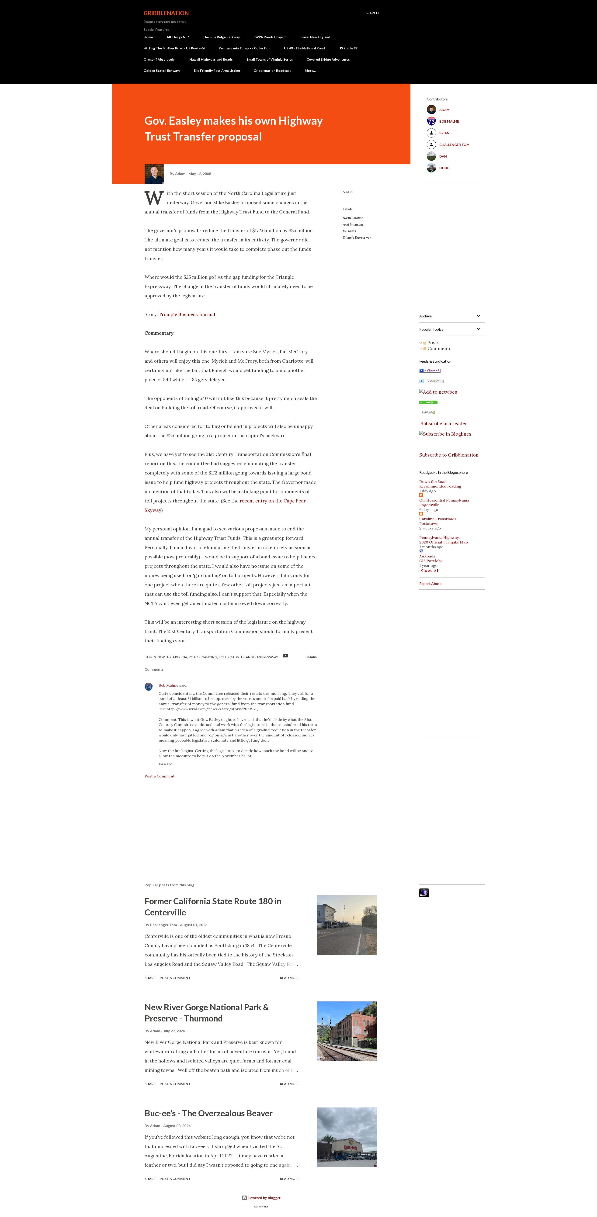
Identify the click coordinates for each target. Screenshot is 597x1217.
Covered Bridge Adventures (328, 59)
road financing (353, 224)
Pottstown (428, 523)
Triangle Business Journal (187, 314)
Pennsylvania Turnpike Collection (244, 48)
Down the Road (433, 481)
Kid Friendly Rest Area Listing (217, 70)
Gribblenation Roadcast (272, 70)
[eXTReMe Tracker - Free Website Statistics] (424, 895)
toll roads (349, 231)
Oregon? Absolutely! (160, 59)
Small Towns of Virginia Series (269, 59)
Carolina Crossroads (437, 518)
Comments (438, 348)
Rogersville (429, 504)
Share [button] (348, 192)
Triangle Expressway (357, 237)
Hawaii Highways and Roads (211, 59)
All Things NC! (178, 37)
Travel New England (315, 37)
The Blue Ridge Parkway (221, 37)
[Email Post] (285, 657)
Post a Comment (160, 776)
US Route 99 (348, 48)
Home (148, 37)
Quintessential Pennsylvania (444, 500)
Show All (430, 571)
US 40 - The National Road (304, 48)
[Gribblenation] (428, 402)
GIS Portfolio (431, 560)
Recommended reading (440, 486)
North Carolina (353, 218)
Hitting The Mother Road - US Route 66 (174, 48)
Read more (289, 978)
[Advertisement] (223, 824)
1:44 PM (166, 764)
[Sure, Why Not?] (430, 371)
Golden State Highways (162, 70)
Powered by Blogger (264, 1198)
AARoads (427, 556)
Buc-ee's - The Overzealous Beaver (209, 1113)
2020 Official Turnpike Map (443, 542)
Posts (433, 342)
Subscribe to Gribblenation (449, 455)
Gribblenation (166, 13)
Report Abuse (430, 583)
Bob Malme (168, 685)
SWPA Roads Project (269, 37)
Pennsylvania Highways (440, 537)
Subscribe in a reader (443, 423)
